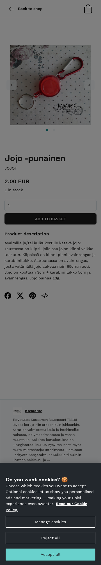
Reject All (50, 538)
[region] (50, 514)
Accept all (50, 554)
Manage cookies (50, 522)
